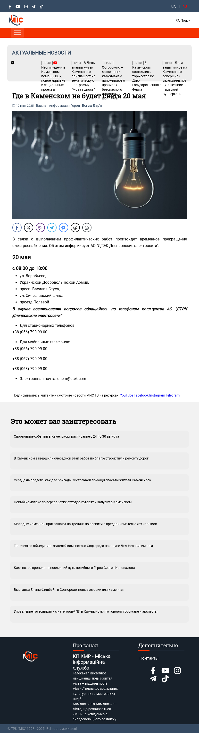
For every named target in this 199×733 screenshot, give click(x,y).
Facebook (141, 395)
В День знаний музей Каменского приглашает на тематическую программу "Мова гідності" (83, 76)
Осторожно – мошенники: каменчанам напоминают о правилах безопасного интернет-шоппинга (113, 80)
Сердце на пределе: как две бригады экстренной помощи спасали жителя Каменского (82, 480)
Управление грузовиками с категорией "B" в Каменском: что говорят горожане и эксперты (86, 611)
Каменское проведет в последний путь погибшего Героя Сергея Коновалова (74, 568)
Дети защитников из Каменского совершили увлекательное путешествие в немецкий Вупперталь (175, 78)
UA (173, 7)
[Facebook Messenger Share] (63, 227)
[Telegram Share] (52, 227)
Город (75, 105)
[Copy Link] (86, 227)
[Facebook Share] (17, 227)
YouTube (126, 395)
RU (184, 7)
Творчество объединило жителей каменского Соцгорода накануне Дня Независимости (83, 546)
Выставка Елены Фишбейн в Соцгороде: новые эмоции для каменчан (69, 590)
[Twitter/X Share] (28, 227)
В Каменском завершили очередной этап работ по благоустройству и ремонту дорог (81, 458)
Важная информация (53, 105)
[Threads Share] (75, 227)
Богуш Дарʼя (92, 105)
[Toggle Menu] (17, 32)
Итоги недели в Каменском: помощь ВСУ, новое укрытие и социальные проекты (53, 76)
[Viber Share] (40, 227)
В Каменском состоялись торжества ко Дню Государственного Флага (145, 76)
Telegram (173, 395)
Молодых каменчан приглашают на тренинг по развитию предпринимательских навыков (85, 524)
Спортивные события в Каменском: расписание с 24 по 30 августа (66, 436)
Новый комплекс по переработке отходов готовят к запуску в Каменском (73, 502)
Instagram (157, 395)
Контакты (149, 658)
